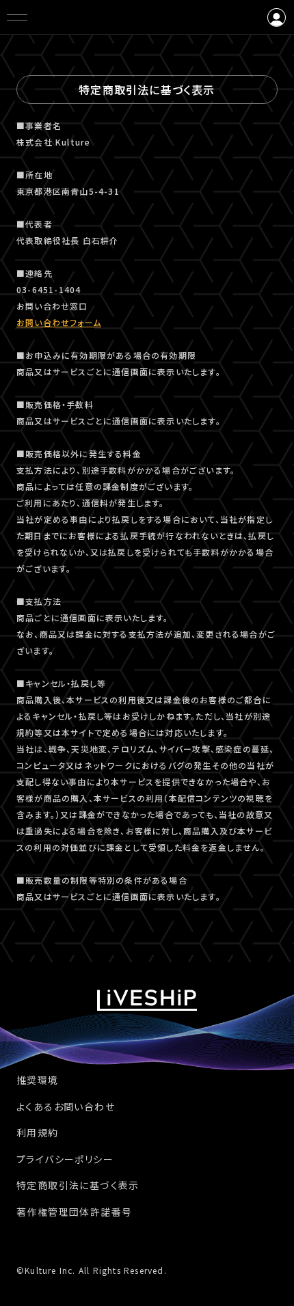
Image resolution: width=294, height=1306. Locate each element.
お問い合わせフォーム (58, 322)
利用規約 (37, 1132)
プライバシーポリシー (64, 1159)
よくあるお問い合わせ (65, 1106)
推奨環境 (37, 1080)
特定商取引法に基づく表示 (77, 1185)
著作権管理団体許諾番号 (74, 1212)
